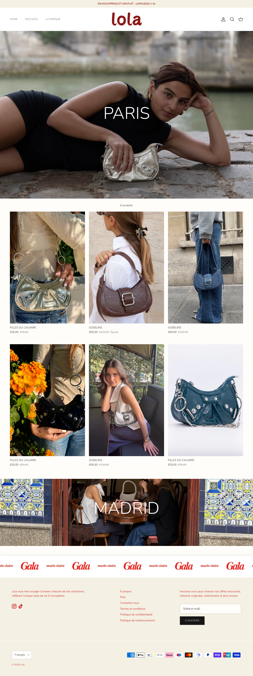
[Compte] (222, 19)
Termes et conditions (132, 609)
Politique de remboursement (137, 620)
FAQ (123, 597)
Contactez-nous (129, 603)
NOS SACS (31, 19)
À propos (125, 591)
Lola (22, 664)
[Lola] (126, 19)
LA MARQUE (53, 19)
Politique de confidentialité (136, 614)
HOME (13, 19)
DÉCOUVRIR (126, 523)
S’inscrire (192, 620)
